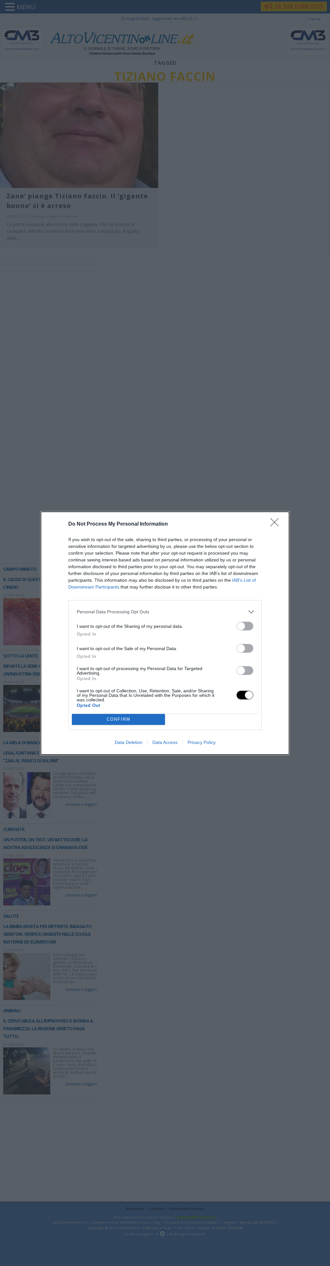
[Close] (276, 524)
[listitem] (165, 611)
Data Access (165, 742)
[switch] (245, 626)
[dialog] (165, 633)
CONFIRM (119, 719)
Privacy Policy (202, 742)
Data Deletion (128, 742)
